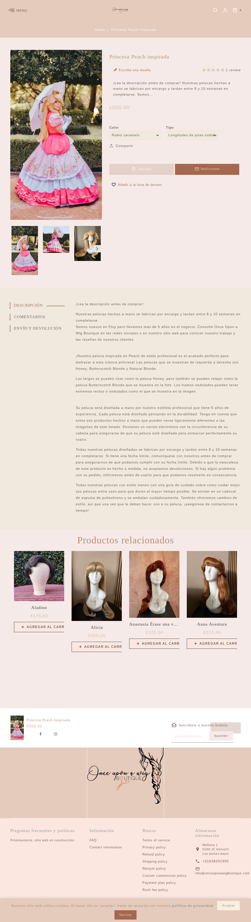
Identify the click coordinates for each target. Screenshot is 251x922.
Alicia (97, 627)
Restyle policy (154, 868)
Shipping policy (155, 861)
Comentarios (29, 317)
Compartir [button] (123, 146)
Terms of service (156, 840)
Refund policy (153, 854)
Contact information (105, 847)
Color (114, 127)
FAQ (93, 840)
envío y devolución (38, 328)
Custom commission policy (164, 875)
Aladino (39, 607)
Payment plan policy (159, 883)
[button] (15, 248)
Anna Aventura (212, 624)
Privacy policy (154, 847)
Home (100, 30)
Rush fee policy (155, 890)
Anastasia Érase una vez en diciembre (154, 624)
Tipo (170, 127)
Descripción (28, 305)
